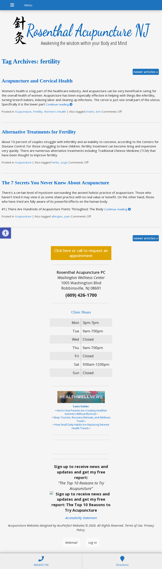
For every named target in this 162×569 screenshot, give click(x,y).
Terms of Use (133, 525)
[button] (5, 233)
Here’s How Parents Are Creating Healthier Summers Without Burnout (82, 412)
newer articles (146, 72)
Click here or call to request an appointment (81, 253)
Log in (92, 542)
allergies (57, 216)
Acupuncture (23, 111)
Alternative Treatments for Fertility (39, 132)
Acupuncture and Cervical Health (37, 81)
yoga (64, 162)
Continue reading (58, 104)
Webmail (71, 542)
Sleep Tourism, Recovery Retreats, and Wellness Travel (81, 419)
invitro (90, 111)
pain (67, 216)
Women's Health (55, 111)
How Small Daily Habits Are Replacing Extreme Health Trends (81, 426)
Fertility (37, 111)
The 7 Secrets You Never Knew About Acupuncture (55, 182)
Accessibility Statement (81, 518)
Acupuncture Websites (23, 525)
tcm (98, 111)
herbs (55, 162)
